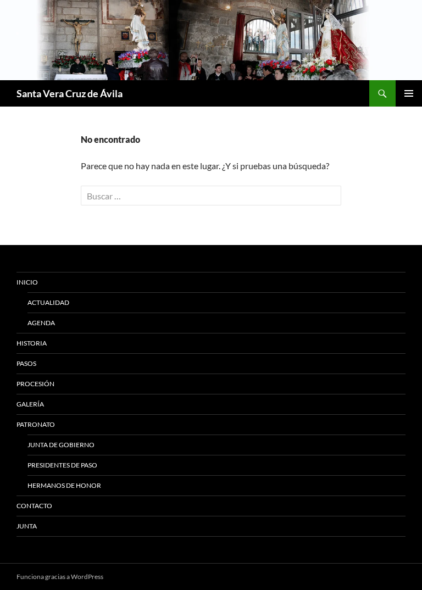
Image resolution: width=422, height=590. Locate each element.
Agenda (41, 323)
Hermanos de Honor (64, 485)
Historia (31, 343)
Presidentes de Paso (62, 465)
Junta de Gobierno (61, 445)
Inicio (27, 282)
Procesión (35, 384)
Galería (30, 404)
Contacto (34, 506)
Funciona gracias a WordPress (59, 576)
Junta (26, 526)
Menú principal (409, 93)
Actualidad (48, 302)
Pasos (26, 363)
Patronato (35, 424)
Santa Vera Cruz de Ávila (69, 93)
